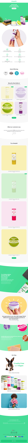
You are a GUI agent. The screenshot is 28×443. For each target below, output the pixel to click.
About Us (12, 434)
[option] (14, 15)
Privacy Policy (10, 435)
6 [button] (15, 134)
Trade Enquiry (17, 435)
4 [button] (14, 134)
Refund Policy (19, 434)
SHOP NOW (14, 8)
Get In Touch (4, 434)
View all (14, 117)
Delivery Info (7, 434)
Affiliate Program (14, 435)
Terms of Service (23, 434)
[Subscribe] (24, 423)
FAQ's (10, 434)
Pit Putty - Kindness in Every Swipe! (14, 372)
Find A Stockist (15, 434)
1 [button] (12, 134)
